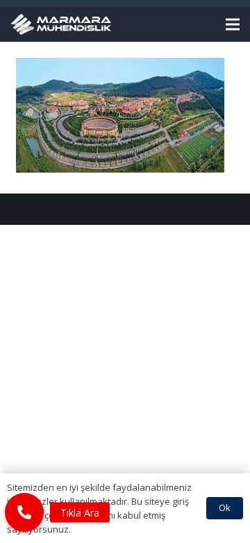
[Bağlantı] (60, 24)
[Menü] (232, 24)
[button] (24, 512)
